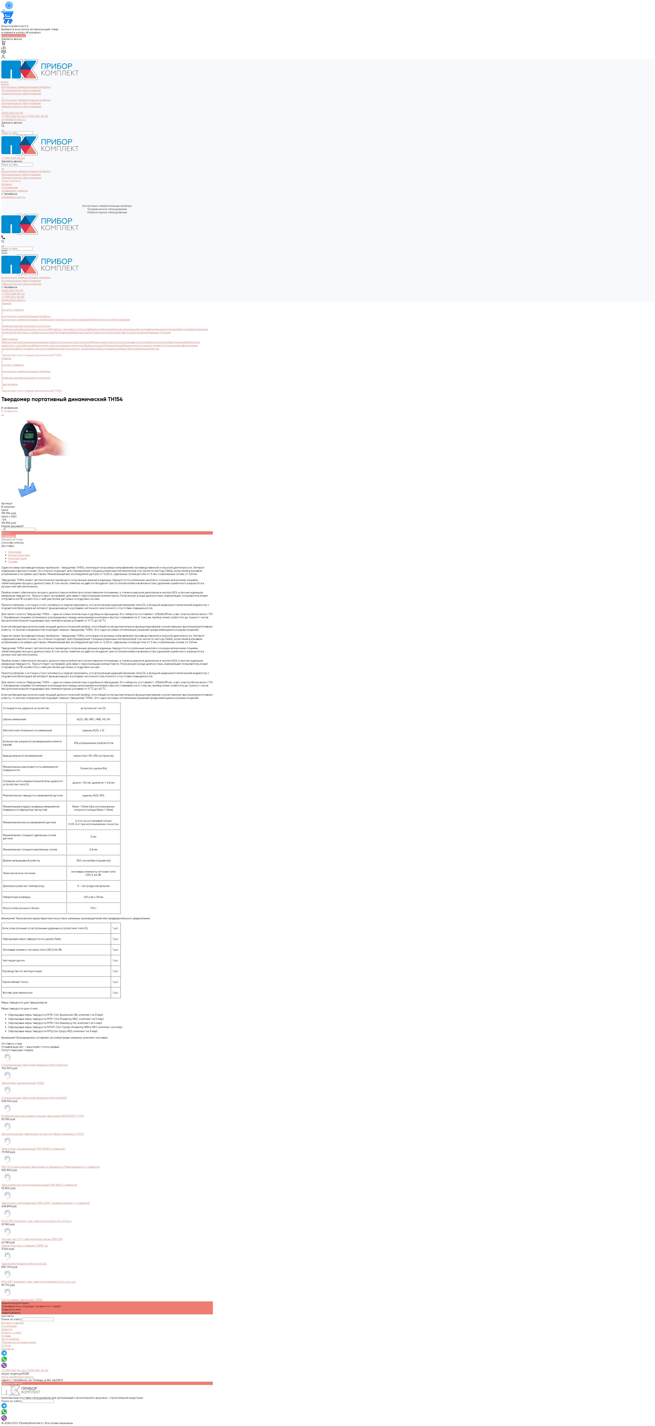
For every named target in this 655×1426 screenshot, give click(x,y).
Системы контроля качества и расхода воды (117, 332)
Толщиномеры (174, 345)
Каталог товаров (12, 1322)
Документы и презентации (18, 1342)
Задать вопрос (11, 1312)
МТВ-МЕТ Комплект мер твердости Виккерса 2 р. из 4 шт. (38, 1281)
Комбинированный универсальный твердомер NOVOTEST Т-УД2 (42, 1115)
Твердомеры (176, 342)
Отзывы (13, 561)
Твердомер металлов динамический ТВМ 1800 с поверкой (39, 1185)
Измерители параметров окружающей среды (119, 329)
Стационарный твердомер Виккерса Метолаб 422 (34, 1065)
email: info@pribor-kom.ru (17, 1376)
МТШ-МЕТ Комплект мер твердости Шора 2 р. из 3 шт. (36, 1221)
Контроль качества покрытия (72, 342)
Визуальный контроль (162, 329)
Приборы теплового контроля (69, 329)
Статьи (6, 1345)
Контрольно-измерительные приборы (25, 100)
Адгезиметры (44, 342)
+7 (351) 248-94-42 (13, 116)
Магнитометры (158, 342)
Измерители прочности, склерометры (74, 348)
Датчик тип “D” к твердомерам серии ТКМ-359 (31, 1239)
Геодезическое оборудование (21, 103)
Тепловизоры (63, 332)
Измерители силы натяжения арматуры (58, 345)
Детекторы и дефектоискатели (34, 332)
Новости (6, 1329)
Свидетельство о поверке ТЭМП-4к (24, 1245)
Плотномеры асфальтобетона (118, 348)
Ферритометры (11, 342)
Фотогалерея (10, 1339)
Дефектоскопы (93, 345)
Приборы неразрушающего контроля (25, 329)
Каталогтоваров (5, 83)
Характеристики (19, 555)
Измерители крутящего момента (143, 345)
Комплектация (17, 558)
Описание (14, 551)
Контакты (7, 1348)
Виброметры (79, 332)
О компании (9, 1326)
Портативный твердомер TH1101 (21, 1299)
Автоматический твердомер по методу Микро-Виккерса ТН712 (42, 1134)
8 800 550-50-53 (12, 113)
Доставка (7, 545)
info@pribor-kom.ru (13, 119)
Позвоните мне (11, 1309)
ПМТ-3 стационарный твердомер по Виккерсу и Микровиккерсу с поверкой (50, 1166)
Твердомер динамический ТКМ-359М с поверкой (33, 1148)
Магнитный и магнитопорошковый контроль (119, 342)
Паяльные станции (159, 332)
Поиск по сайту (11, 1319)
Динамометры (112, 345)
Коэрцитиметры (148, 348)
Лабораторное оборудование (21, 106)
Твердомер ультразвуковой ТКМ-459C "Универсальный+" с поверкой (45, 1203)
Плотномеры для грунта (33, 348)
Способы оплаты (12, 542)
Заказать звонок (11, 122)
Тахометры (29, 342)
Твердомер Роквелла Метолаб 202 (24, 1263)
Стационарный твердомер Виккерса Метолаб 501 (34, 1097)
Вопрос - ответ (11, 1332)
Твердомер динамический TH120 (22, 1083)
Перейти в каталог (13, 35)
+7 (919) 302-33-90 (36, 116)
